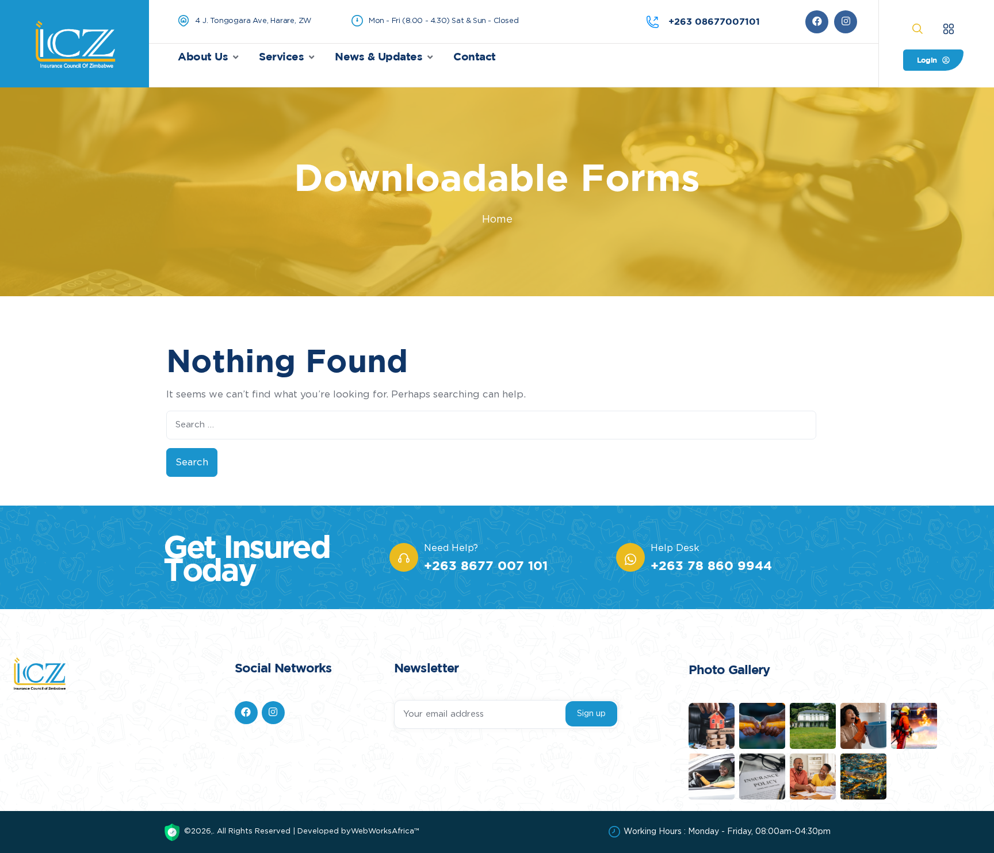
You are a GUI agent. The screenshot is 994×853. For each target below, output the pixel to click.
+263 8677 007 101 (486, 565)
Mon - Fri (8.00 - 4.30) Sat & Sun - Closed (443, 21)
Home (497, 220)
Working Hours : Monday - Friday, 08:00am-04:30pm (727, 832)
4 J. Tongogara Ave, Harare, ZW (253, 21)
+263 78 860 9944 (711, 565)
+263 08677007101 (714, 21)
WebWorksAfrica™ (385, 831)
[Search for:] (491, 425)
